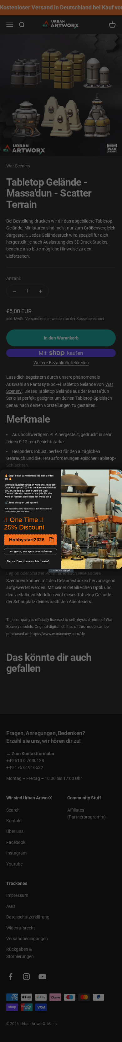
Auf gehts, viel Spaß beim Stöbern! (30, 551)
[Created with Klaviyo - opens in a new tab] (61, 571)
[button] (30, 539)
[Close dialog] (118, 473)
